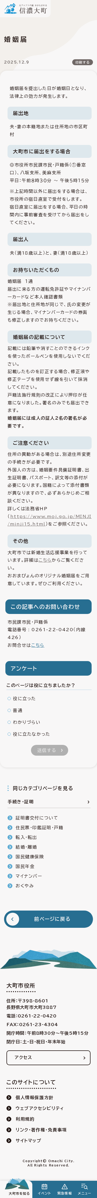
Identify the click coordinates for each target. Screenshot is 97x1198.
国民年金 (25, 866)
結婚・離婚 (26, 847)
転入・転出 (26, 837)
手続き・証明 (21, 802)
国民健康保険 (30, 857)
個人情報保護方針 (35, 1097)
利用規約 (25, 1119)
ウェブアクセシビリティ (40, 1108)
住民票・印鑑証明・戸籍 (40, 827)
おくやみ (25, 886)
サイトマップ (28, 1140)
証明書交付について (37, 818)
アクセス (23, 1057)
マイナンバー (29, 876)
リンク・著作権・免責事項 (41, 1130)
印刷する (82, 62)
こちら (45, 560)
